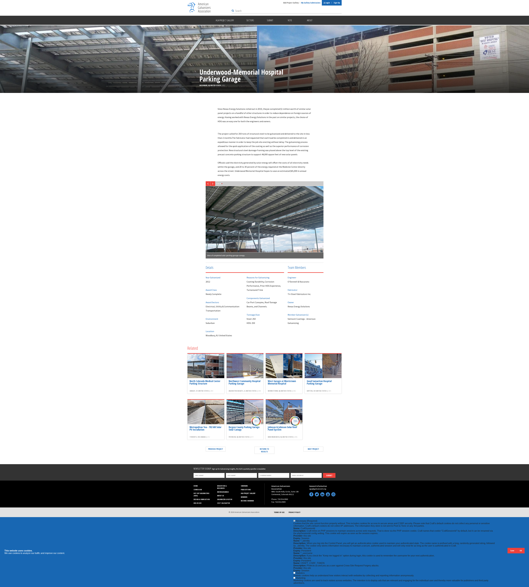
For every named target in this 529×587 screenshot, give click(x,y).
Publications (246, 489)
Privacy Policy (294, 512)
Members (244, 497)
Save (512, 550)
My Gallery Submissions (310, 2)
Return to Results (264, 450)
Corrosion (198, 489)
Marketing (300, 578)
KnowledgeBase (223, 492)
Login (327, 2)
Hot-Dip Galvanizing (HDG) (201, 494)
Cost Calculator (223, 503)
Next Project (313, 449)
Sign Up (337, 2)
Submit (329, 475)
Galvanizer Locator (224, 499)
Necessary (306, 521)
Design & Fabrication (202, 499)
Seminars (244, 486)
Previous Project (215, 449)
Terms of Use (279, 512)
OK (521, 550)
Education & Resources (222, 487)
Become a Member (247, 501)
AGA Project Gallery (291, 2)
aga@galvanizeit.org (317, 489)
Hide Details (504, 552)
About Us (220, 495)
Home (196, 486)
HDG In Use (197, 503)
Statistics (300, 573)
